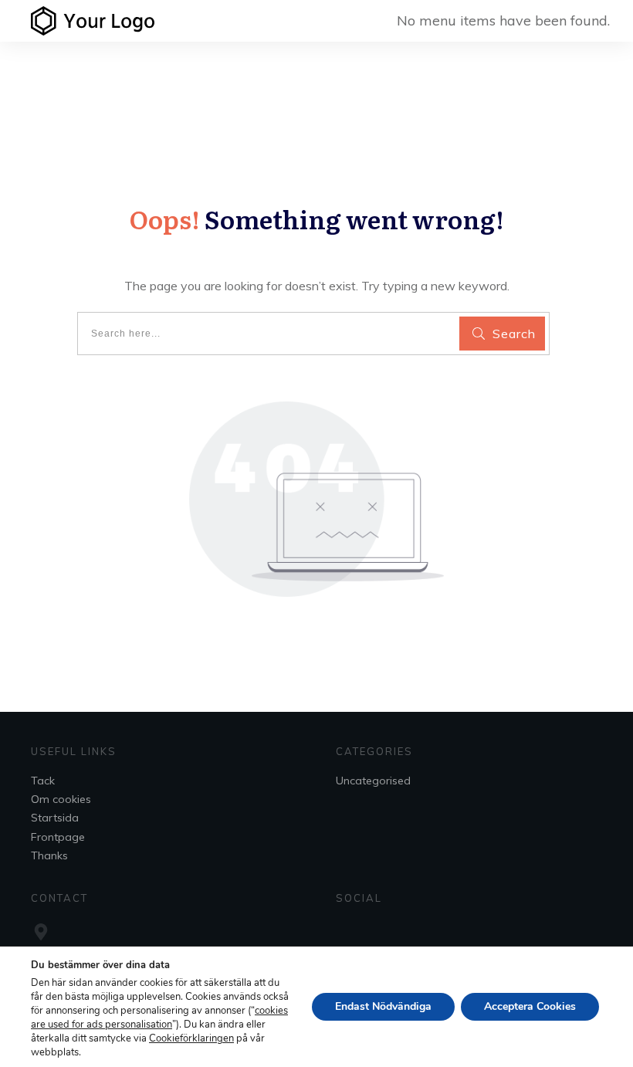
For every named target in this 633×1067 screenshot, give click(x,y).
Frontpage (58, 837)
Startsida (55, 818)
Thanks (49, 855)
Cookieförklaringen (191, 1038)
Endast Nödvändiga (383, 1006)
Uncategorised (373, 781)
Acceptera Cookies (530, 1006)
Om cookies (61, 799)
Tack (43, 781)
